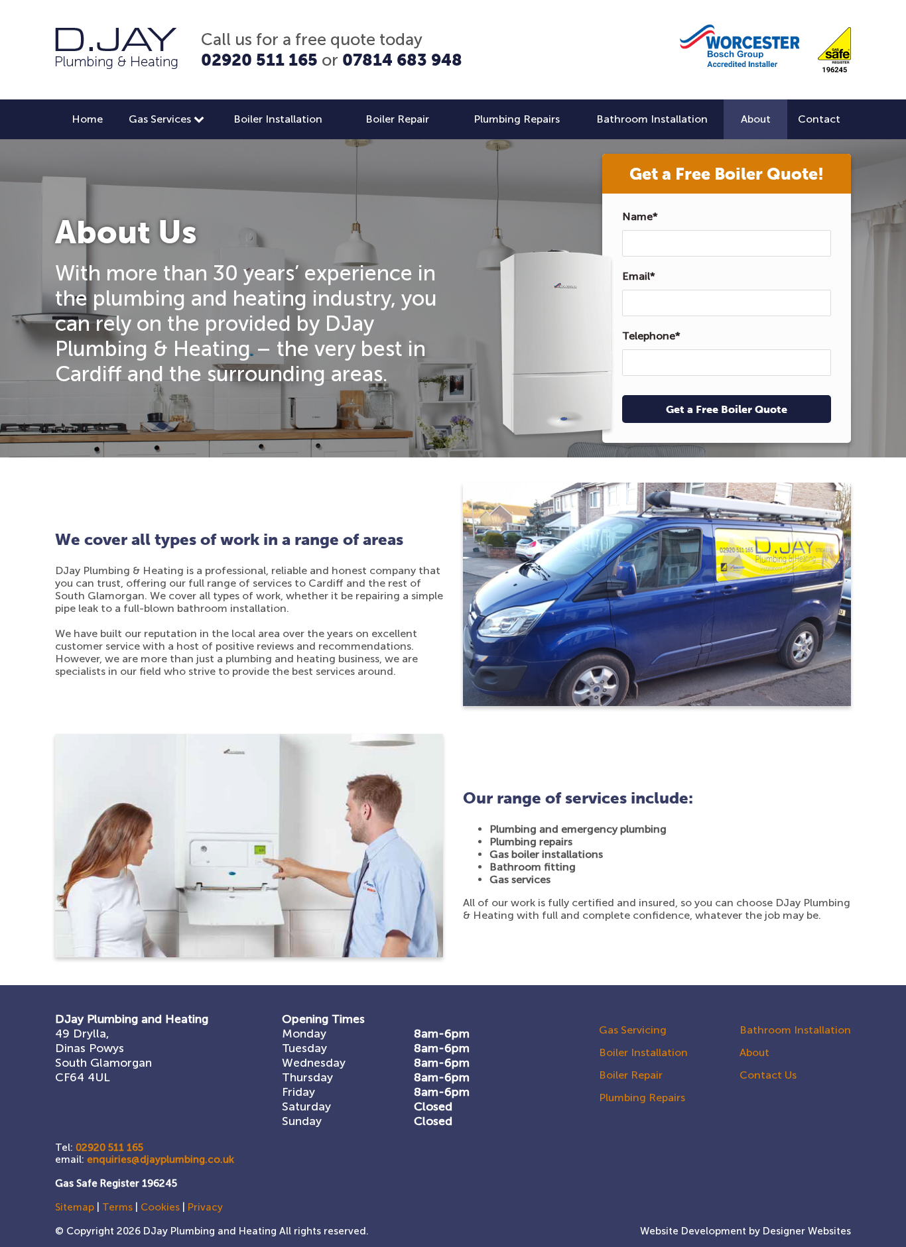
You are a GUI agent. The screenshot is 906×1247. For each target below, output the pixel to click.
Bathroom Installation (652, 119)
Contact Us (768, 1075)
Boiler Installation (277, 119)
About (756, 119)
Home (87, 119)
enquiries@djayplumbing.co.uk (160, 1159)
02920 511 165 (259, 59)
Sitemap (74, 1207)
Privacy (205, 1207)
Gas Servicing (633, 1030)
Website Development (693, 1231)
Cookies (160, 1207)
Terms (117, 1207)
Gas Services (161, 119)
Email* (638, 276)
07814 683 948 (402, 59)
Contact (819, 119)
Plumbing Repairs (517, 119)
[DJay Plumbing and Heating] (116, 65)
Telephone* (651, 335)
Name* (640, 216)
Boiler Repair (397, 119)
